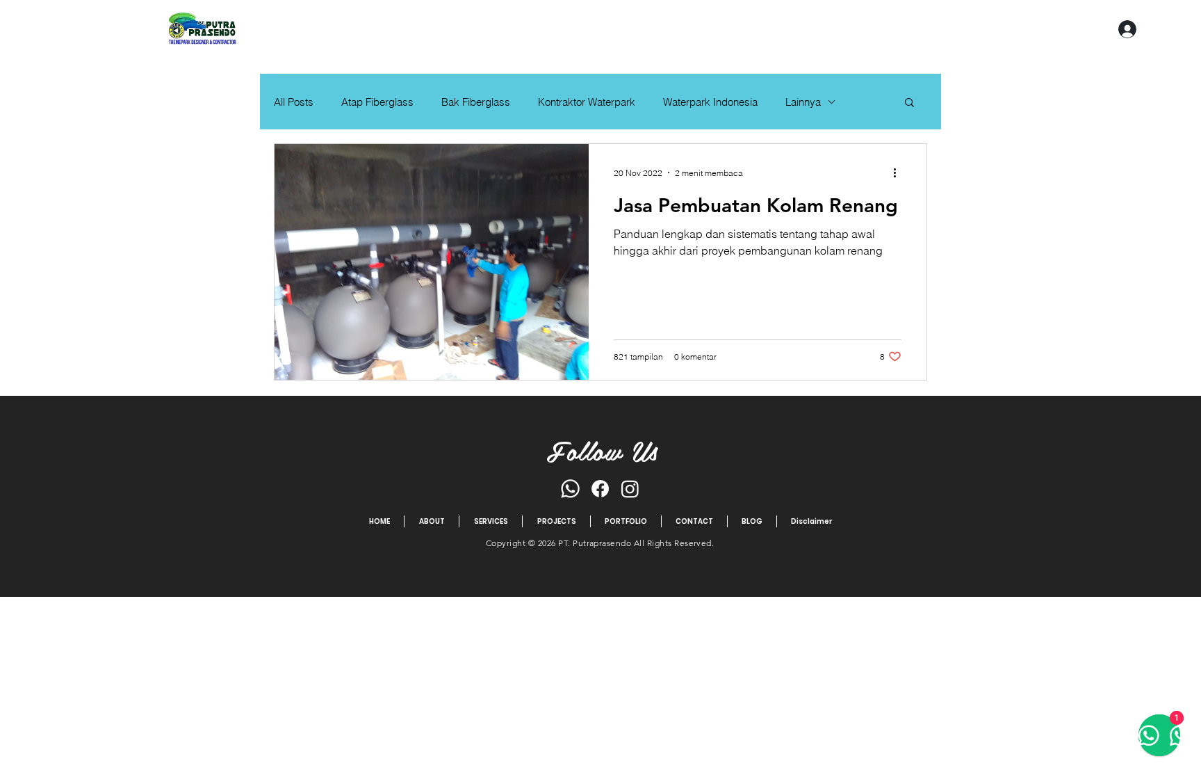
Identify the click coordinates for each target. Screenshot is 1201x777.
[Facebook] (600, 488)
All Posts (293, 102)
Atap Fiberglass (377, 102)
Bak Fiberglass (475, 102)
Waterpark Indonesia (710, 102)
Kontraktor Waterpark (586, 102)
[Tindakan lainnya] (899, 172)
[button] (909, 103)
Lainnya (803, 102)
